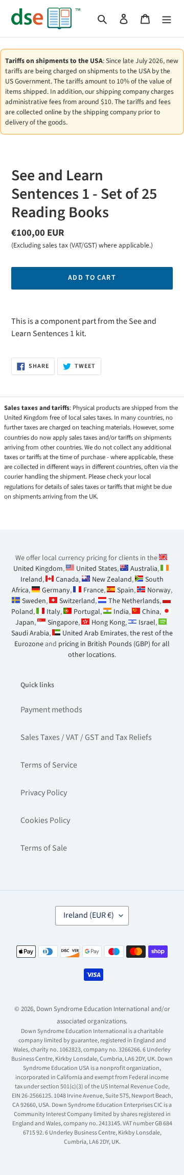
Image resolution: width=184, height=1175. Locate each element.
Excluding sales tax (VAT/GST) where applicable (81, 245)
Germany (56, 590)
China (150, 612)
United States (96, 569)
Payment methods (51, 709)
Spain (125, 590)
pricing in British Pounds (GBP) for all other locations (114, 649)
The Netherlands (133, 601)
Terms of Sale (43, 848)
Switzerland (77, 601)
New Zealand (112, 579)
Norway (159, 590)
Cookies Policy (45, 820)
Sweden (34, 601)
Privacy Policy (43, 792)
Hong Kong (108, 622)
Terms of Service (48, 765)
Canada (67, 579)
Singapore (63, 622)
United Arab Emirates (94, 633)
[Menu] (166, 18)
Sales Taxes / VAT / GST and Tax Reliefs (86, 737)
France (93, 590)
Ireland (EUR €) (88, 915)
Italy (53, 612)
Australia (143, 569)
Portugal (87, 612)
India (121, 612)
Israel (147, 622)
